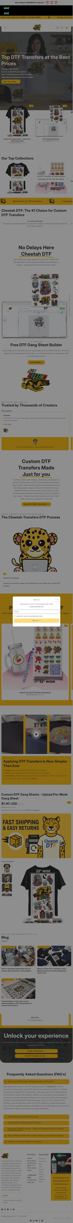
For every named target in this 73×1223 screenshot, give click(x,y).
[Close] (57, 599)
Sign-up (35, 620)
